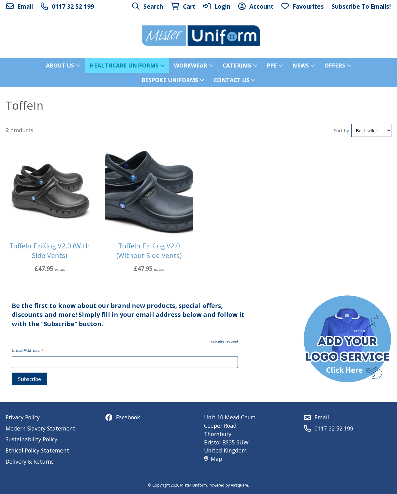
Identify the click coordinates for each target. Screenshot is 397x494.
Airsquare (239, 485)
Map (216, 458)
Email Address (27, 351)
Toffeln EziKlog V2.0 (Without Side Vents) (149, 250)
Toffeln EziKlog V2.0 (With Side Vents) (49, 250)
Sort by (341, 130)
